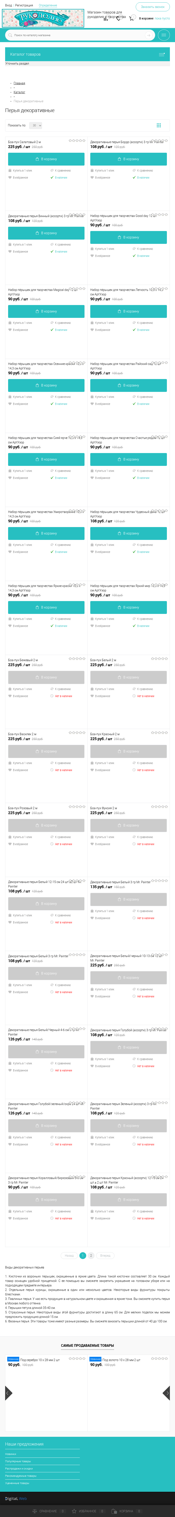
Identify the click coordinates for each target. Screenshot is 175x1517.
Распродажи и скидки (19, 1468)
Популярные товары (18, 1461)
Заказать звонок (153, 7)
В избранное (20, 177)
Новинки (10, 1454)
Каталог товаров (25, 54)
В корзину (49, 159)
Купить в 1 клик (22, 170)
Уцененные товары (17, 1483)
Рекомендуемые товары (20, 1475)
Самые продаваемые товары (87, 1345)
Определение (48, 5)
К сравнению (63, 170)
